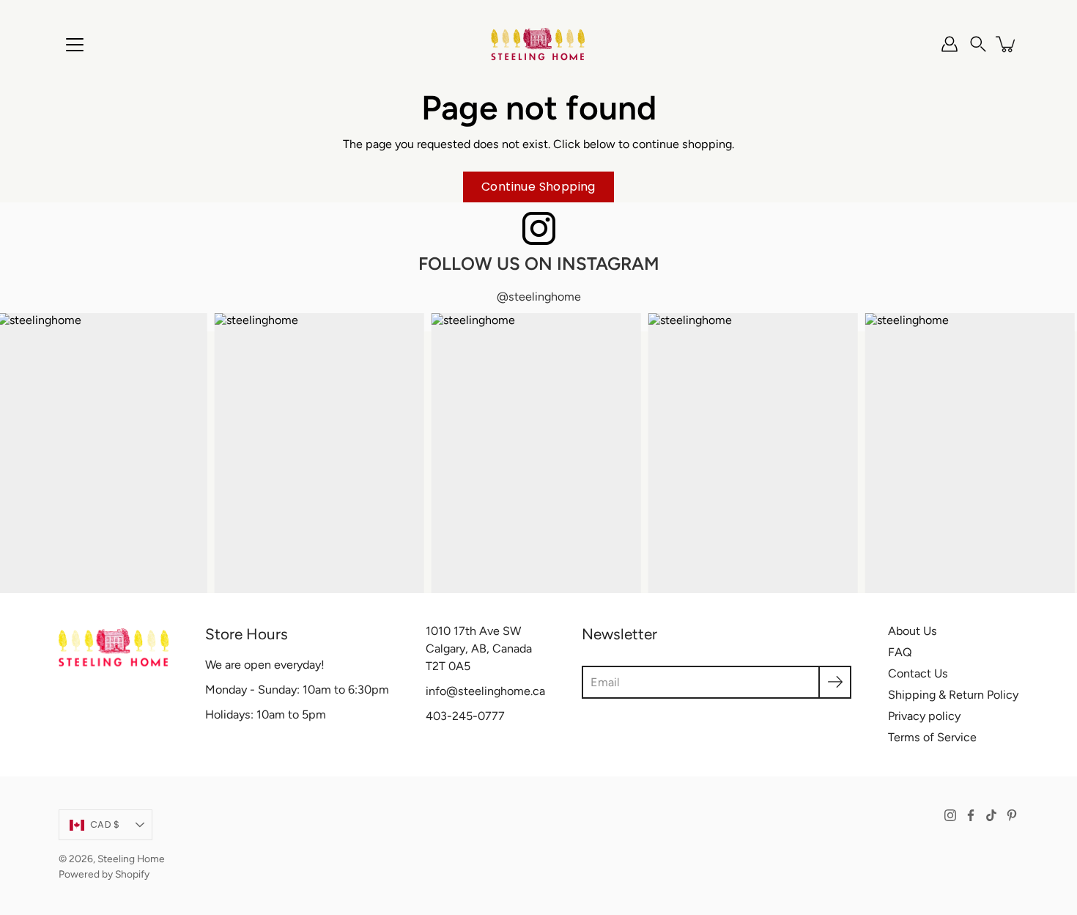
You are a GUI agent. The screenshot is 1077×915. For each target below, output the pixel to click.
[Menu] (75, 44)
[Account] (949, 44)
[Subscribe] (834, 682)
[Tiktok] (991, 815)
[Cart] (1006, 44)
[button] (978, 44)
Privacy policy (924, 716)
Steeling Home (131, 858)
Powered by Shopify (104, 874)
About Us (912, 631)
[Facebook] (970, 815)
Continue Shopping (538, 186)
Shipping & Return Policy (953, 695)
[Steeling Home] (538, 44)
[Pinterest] (1011, 815)
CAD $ (104, 824)
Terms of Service (932, 737)
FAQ (900, 652)
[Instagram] (950, 815)
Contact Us (918, 673)
